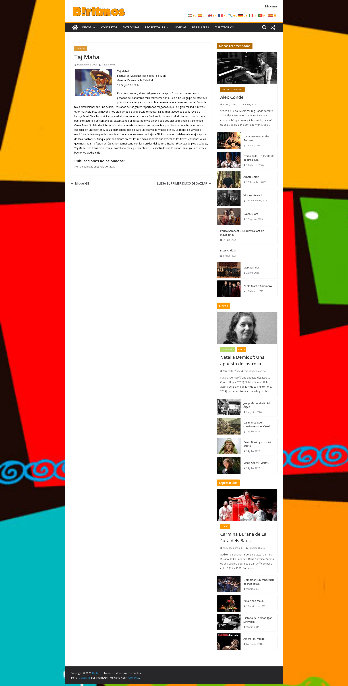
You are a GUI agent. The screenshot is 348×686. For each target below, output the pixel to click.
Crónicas (80, 48)
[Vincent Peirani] (229, 198)
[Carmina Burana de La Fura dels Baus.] (247, 505)
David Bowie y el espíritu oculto (258, 444)
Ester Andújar (228, 250)
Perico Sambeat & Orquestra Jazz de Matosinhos (242, 232)
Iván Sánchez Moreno (255, 371)
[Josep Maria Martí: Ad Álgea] (229, 407)
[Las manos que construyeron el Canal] (229, 427)
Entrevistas (131, 27)
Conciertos (109, 27)
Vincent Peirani (252, 195)
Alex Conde (232, 97)
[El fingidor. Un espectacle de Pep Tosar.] (229, 584)
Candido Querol (248, 104)
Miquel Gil (82, 183)
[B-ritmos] (75, 27)
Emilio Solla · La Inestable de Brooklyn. (258, 158)
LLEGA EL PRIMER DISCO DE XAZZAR (182, 183)
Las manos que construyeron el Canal (256, 424)
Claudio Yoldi (108, 64)
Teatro (225, 526)
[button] (93, 27)
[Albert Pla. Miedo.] (229, 641)
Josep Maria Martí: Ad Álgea (256, 405)
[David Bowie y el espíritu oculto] (229, 446)
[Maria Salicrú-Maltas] (229, 465)
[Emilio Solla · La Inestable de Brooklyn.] (229, 160)
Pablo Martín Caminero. (257, 286)
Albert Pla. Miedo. (254, 638)
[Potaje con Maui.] (229, 603)
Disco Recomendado (232, 89)
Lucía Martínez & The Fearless (256, 138)
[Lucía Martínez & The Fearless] (229, 141)
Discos (86, 27)
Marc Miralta (251, 267)
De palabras (200, 27)
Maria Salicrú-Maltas (256, 463)
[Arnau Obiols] (229, 179)
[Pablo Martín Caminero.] (229, 288)
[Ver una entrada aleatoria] (273, 27)
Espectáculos (224, 27)
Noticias (180, 27)
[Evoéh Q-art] (229, 216)
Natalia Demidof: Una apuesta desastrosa (242, 360)
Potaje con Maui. (253, 601)
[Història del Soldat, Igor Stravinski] (229, 622)
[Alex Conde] (247, 68)
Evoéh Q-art (250, 214)
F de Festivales (155, 27)
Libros (241, 349)
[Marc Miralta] (229, 270)
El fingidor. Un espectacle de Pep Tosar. (258, 581)
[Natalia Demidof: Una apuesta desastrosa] (247, 328)
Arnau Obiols (251, 177)
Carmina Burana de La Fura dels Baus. (243, 537)
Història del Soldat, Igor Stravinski (257, 619)
